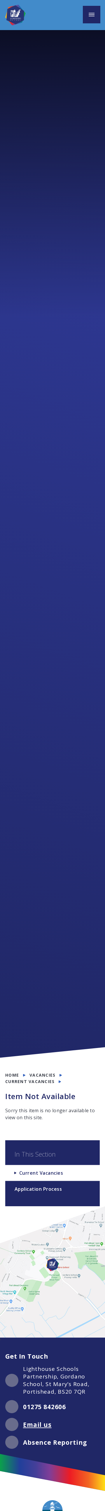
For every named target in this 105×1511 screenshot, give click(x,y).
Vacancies (42, 1075)
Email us (37, 1425)
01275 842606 (44, 1407)
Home (12, 1075)
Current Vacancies (30, 1081)
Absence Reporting (55, 1442)
